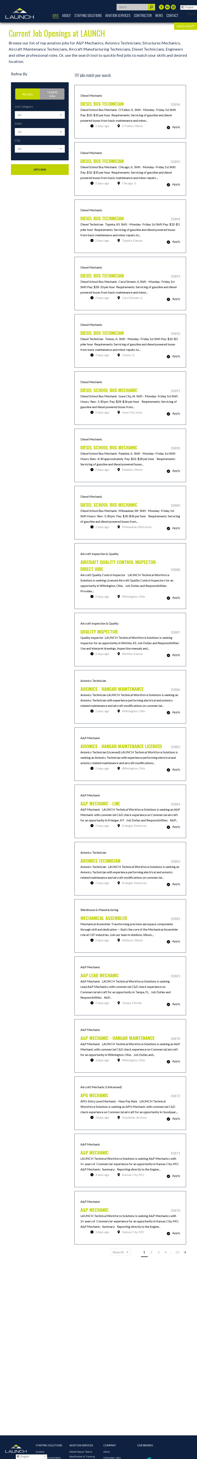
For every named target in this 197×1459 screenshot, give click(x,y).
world (191, 14)
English (24, 1456)
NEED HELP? (185, 26)
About (106, 1451)
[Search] (151, 7)
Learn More (130, 111)
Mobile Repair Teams (80, 1451)
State (18, 123)
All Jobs (27, 94)
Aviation (40, 1451)
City (17, 140)
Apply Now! (40, 169)
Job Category (24, 106)
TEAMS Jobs (52, 94)
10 (177, 1252)
